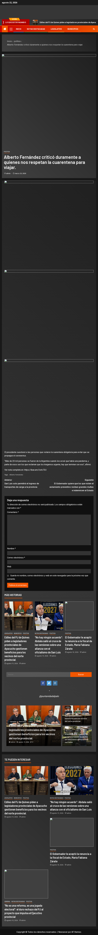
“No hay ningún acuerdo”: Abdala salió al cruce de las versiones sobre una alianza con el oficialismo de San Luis (49, 645)
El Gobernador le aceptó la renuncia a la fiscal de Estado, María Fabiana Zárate (70, 857)
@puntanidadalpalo (49, 696)
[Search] (93, 29)
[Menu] (10, 29)
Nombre (11, 548)
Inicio (18, 29)
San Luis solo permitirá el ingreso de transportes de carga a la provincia (21, 483)
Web (9, 566)
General (7, 901)
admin (8, 173)
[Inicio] (4, 29)
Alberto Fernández (16, 475)
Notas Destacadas (36, 29)
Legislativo (56, 29)
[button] (10, 29)
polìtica (7, 151)
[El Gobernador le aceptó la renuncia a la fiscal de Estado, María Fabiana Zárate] (79, 615)
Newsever (63, 932)
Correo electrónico (16, 557)
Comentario (13, 512)
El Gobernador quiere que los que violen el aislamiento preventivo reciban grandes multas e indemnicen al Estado (72, 485)
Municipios (73, 29)
